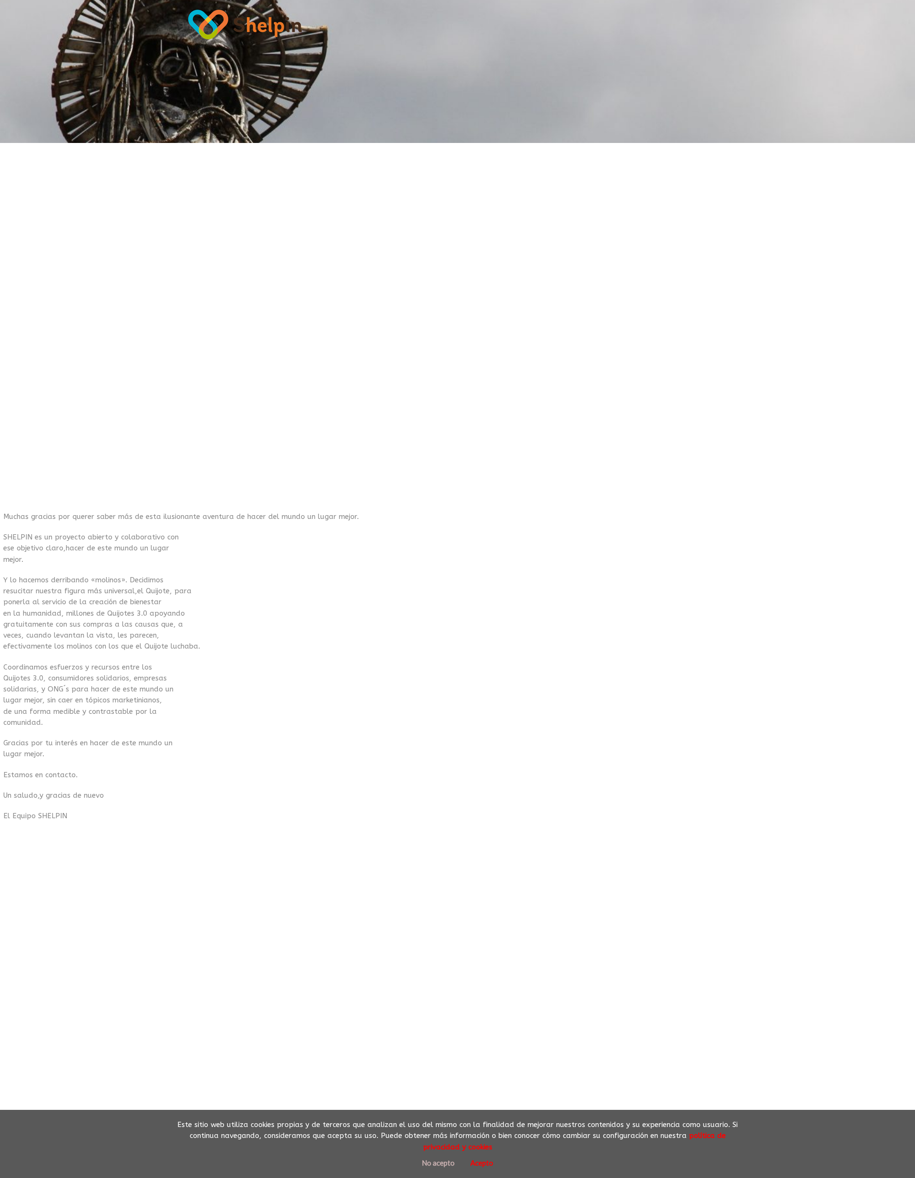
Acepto (481, 1162)
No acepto (438, 1162)
